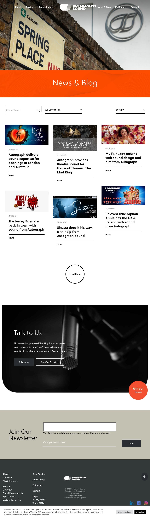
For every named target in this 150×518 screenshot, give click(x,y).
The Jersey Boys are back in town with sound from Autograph (26, 225)
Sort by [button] (120, 109)
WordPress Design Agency (75, 497)
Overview (7, 489)
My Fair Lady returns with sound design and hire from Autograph (123, 157)
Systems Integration (12, 499)
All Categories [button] (52, 109)
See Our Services (50, 362)
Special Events (9, 496)
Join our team (138, 390)
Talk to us (24, 362)
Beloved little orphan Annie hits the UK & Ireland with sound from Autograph (121, 219)
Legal (35, 496)
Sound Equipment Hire (13, 493)
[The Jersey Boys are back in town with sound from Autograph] (26, 201)
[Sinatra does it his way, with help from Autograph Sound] (75, 207)
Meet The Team (10, 480)
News (11, 175)
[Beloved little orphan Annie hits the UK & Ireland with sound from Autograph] (123, 195)
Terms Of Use (39, 503)
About (6, 474)
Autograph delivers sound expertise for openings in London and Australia (24, 160)
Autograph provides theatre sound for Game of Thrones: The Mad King (74, 166)
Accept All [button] (140, 512)
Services (30, 7)
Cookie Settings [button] (124, 512)
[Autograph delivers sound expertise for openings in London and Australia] (26, 135)
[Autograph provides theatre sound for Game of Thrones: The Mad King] (75, 138)
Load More (75, 274)
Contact (135, 7)
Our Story (7, 477)
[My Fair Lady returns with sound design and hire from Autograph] (123, 134)
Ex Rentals (120, 7)
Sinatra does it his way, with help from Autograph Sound (75, 231)
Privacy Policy (39, 499)
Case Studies (39, 474)
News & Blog (104, 7)
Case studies (46, 7)
